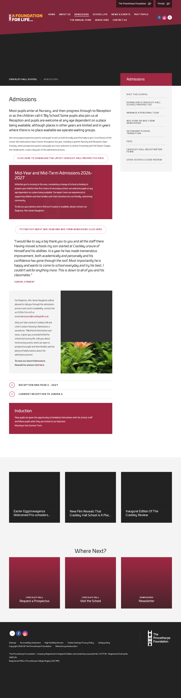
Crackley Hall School (23, 79)
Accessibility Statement (30, 643)
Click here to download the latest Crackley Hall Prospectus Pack (60, 158)
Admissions (51, 79)
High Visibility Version (54, 643)
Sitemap (12, 643)
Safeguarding (104, 643)
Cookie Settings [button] (74, 643)
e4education (71, 646)
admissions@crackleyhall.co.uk (34, 317)
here (41, 365)
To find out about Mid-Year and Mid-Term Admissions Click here (60, 229)
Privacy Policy (88, 643)
